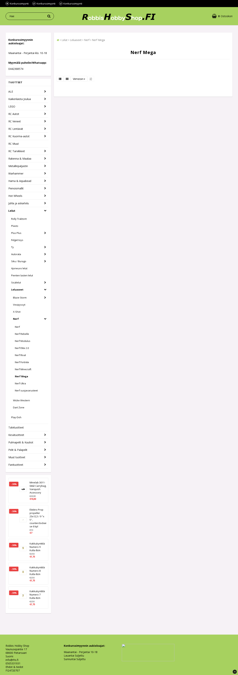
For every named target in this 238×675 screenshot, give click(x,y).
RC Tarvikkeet (16, 151)
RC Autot (13, 114)
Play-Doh (16, 417)
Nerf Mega (21, 376)
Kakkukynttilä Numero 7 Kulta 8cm (37, 595)
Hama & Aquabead (19, 181)
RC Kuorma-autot (19, 136)
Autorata (16, 254)
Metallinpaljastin (18, 166)
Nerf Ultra (20, 383)
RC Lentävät (15, 129)
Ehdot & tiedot (14, 667)
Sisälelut (16, 282)
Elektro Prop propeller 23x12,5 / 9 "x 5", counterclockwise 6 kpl (38, 518)
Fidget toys (17, 240)
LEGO (11, 106)
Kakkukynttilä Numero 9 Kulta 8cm (37, 547)
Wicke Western (21, 400)
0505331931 (13, 663)
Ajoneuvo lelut (19, 268)
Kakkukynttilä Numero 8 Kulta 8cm (37, 571)
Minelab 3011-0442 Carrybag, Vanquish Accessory (38, 487)
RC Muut (13, 143)
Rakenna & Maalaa (19, 158)
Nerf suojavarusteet (26, 390)
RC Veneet (14, 121)
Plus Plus (16, 233)
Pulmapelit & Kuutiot (20, 442)
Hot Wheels (15, 196)
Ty (12, 247)
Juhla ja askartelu (18, 203)
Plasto (14, 226)
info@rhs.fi (12, 660)
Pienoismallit (16, 188)
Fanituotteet (15, 464)
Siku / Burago (18, 261)
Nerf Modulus (22, 341)
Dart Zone (18, 407)
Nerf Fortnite (22, 362)
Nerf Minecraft (23, 369)
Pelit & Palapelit (17, 450)
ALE (10, 91)
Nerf (16, 318)
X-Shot (16, 311)
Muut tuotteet (16, 457)
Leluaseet (17, 289)
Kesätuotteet (16, 435)
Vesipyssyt (19, 304)
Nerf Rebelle (22, 334)
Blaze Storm (20, 297)
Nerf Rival (20, 355)
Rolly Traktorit (19, 218)
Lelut (11, 210)
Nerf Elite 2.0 (22, 348)
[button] (222, 16)
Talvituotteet (16, 427)
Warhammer (15, 173)
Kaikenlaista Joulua (19, 99)
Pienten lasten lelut (22, 275)
